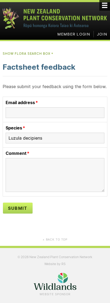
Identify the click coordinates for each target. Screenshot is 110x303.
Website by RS (55, 264)
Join (102, 34)
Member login (73, 34)
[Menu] (104, 5)
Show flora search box (28, 54)
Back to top (55, 239)
